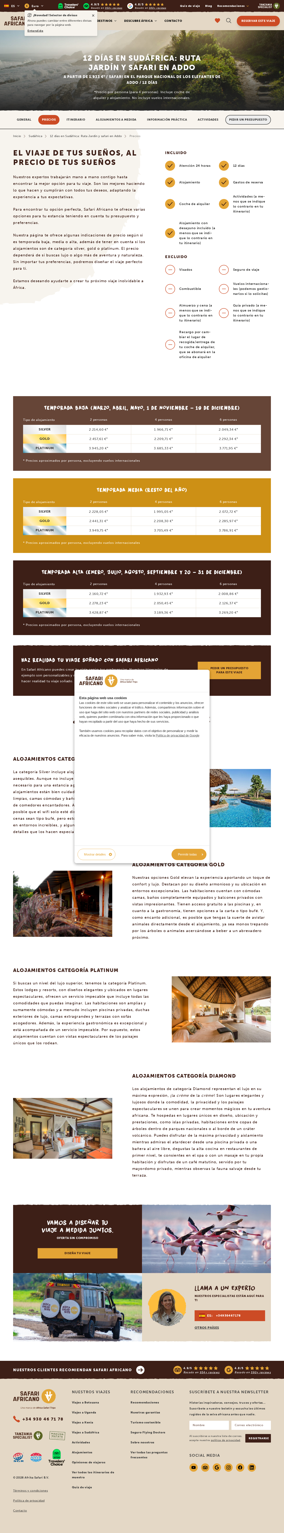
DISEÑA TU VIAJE (77, 1253)
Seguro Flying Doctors (148, 1432)
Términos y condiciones (30, 1490)
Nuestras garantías (145, 1412)
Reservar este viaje (258, 21)
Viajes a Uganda (84, 1412)
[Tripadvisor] (205, 1467)
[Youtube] (193, 1467)
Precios (49, 119)
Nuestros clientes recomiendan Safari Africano (72, 1370)
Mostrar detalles (95, 854)
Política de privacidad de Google (177, 735)
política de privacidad (225, 1440)
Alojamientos (82, 1452)
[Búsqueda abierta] (229, 21)
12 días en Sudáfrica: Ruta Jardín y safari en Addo (86, 136)
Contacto (173, 21)
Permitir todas (187, 854)
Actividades (208, 119)
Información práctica (167, 119)
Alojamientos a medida (116, 119)
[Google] (217, 1467)
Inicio (17, 136)
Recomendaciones (145, 1402)
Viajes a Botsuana (85, 1402)
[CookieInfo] (108, 680)
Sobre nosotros (142, 1442)
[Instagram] (228, 1467)
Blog (208, 6)
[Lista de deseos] (217, 21)
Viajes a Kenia (82, 1422)
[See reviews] (222, 1370)
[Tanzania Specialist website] (28, 1435)
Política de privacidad (28, 1500)
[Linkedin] (252, 1467)
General (24, 119)
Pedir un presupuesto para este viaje (229, 670)
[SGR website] (18, 1457)
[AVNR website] (36, 1457)
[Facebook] (240, 1467)
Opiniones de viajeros (89, 1462)
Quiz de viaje (190, 6)
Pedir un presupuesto (248, 119)
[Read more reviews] (112, 5)
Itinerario (76, 119)
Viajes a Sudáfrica (85, 1432)
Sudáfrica (35, 136)
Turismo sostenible (146, 1422)
